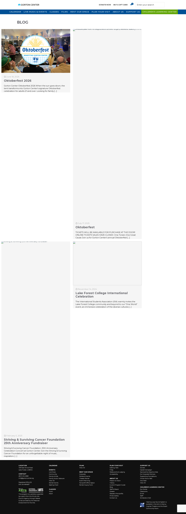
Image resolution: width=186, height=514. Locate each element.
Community (53, 474)
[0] (131, 5)
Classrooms (143, 491)
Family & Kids (53, 476)
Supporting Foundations (148, 476)
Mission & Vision (115, 481)
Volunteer (143, 481)
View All (52, 481)
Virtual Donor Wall (146, 478)
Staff (141, 496)
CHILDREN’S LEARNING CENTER (152, 487)
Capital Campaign (146, 470)
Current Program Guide (117, 485)
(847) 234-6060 (23, 476)
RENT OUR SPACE (86, 472)
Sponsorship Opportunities (149, 472)
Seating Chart (53, 485)
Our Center (143, 489)
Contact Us (113, 498)
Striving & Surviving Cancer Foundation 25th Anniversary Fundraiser (34, 441)
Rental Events (53, 483)
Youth (51, 491)
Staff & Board (114, 489)
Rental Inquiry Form (86, 485)
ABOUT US (114, 478)
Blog (111, 487)
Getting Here (114, 468)
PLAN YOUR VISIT (116, 465)
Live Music (52, 472)
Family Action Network (57, 478)
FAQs (111, 470)
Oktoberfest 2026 (17, 80)
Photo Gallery (114, 496)
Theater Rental (84, 478)
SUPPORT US (145, 465)
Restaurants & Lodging (117, 472)
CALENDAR (53, 465)
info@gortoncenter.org (26, 478)
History (112, 483)
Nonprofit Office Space (87, 483)
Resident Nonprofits (116, 493)
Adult (51, 493)
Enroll (142, 493)
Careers (112, 491)
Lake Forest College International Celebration (102, 294)
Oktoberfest (85, 227)
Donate (142, 468)
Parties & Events (84, 476)
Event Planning (84, 481)
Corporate (82, 474)
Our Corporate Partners (147, 474)
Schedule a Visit (145, 498)
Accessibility (114, 474)
